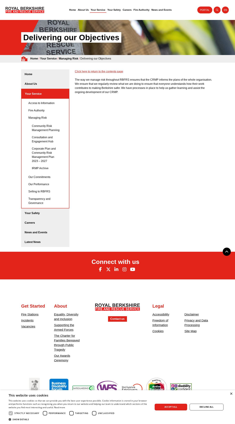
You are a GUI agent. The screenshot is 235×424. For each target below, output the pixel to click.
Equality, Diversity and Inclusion (66, 317)
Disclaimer (191, 314)
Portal (205, 10)
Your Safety (114, 9)
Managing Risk (68, 58)
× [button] (231, 394)
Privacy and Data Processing (196, 323)
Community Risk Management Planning (46, 128)
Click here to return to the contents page (99, 71)
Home (72, 9)
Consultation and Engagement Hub (42, 139)
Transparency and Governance (39, 200)
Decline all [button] (206, 406)
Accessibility (160, 314)
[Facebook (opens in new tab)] (100, 269)
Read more (59, 407)
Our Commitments (39, 177)
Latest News (33, 242)
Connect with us (115, 261)
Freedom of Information (160, 323)
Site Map (190, 331)
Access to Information (41, 103)
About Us (83, 9)
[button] (79, 419)
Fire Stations (30, 314)
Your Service (98, 9)
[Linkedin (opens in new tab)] (116, 269)
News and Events (161, 9)
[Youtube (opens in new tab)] (132, 269)
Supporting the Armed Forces (64, 327)
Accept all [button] (170, 406)
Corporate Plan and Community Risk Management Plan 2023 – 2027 (44, 154)
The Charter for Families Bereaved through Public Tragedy (67, 342)
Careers (127, 9)
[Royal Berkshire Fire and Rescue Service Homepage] (25, 10)
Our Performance (38, 184)
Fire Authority (141, 9)
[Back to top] (227, 252)
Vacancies (28, 326)
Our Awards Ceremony (62, 358)
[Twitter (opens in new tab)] (108, 269)
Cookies (158, 331)
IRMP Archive (40, 168)
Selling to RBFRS (39, 191)
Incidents (27, 320)
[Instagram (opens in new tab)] (124, 269)
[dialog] (117, 407)
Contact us (117, 318)
